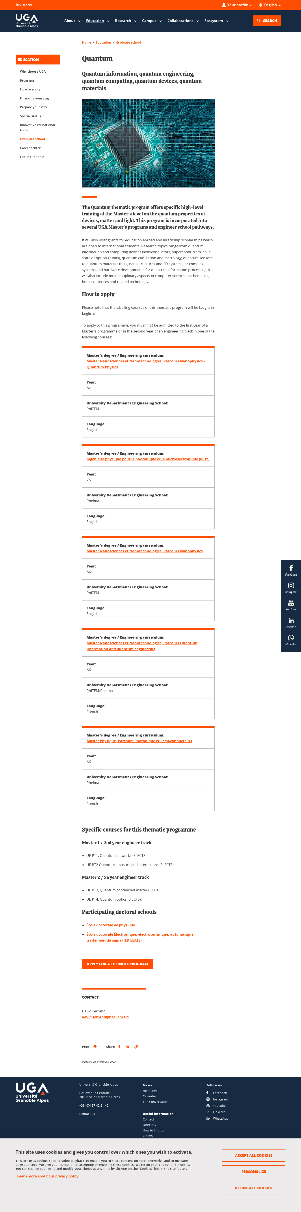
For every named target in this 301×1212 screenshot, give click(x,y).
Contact (148, 1119)
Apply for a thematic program (117, 963)
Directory (149, 1125)
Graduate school (32, 139)
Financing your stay (35, 98)
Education (28, 59)
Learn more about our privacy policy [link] (47, 1176)
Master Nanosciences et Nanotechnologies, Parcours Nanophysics (145, 551)
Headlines (150, 1091)
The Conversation (156, 1102)
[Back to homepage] (27, 21)
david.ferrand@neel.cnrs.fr (105, 1017)
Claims (148, 1136)
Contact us (87, 1114)
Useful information (158, 1113)
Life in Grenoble (32, 157)
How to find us (153, 1130)
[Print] (94, 1047)
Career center (30, 148)
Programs (27, 80)
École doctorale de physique (110, 925)
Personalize (254, 1171)
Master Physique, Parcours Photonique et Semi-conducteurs (139, 740)
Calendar (149, 1096)
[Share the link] (136, 1047)
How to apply (30, 89)
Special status (30, 116)
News (147, 1085)
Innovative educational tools (37, 127)
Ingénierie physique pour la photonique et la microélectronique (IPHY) (148, 459)
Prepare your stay (33, 107)
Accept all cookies (253, 1155)
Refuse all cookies (253, 1187)
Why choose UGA (33, 71)
